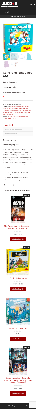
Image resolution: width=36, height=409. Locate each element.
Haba (23, 106)
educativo (19, 116)
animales (12, 116)
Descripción (9, 125)
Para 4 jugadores (8, 114)
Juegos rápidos (26, 110)
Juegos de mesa (13, 108)
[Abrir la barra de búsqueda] (31, 4)
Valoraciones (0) (11, 134)
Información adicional (13, 129)
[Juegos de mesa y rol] (10, 4)
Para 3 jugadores (25, 112)
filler (23, 116)
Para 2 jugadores (15, 112)
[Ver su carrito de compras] (34, 4)
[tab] (18, 125)
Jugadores (6, 112)
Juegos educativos (15, 110)
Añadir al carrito (18, 239)
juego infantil (12, 118)
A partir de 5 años (15, 106)
